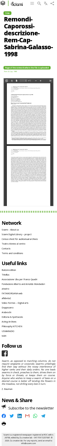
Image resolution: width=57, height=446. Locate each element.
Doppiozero (7, 307)
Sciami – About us (10, 229)
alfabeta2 (6, 298)
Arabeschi (6, 312)
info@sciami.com (28, 443)
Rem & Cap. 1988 (10, 71)
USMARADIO (8, 331)
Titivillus (5, 274)
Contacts (6, 248)
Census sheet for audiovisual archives (20, 238)
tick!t (4, 335)
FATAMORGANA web (12, 293)
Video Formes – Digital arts (15, 302)
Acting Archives (9, 321)
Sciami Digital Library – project (16, 234)
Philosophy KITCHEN (12, 326)
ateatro (5, 288)
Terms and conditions (12, 253)
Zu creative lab (25, 437)
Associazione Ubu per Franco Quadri (19, 279)
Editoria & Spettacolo (12, 316)
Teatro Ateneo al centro (13, 243)
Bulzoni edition (9, 269)
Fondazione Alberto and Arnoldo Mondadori (23, 283)
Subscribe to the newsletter (31, 408)
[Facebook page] (28, 353)
